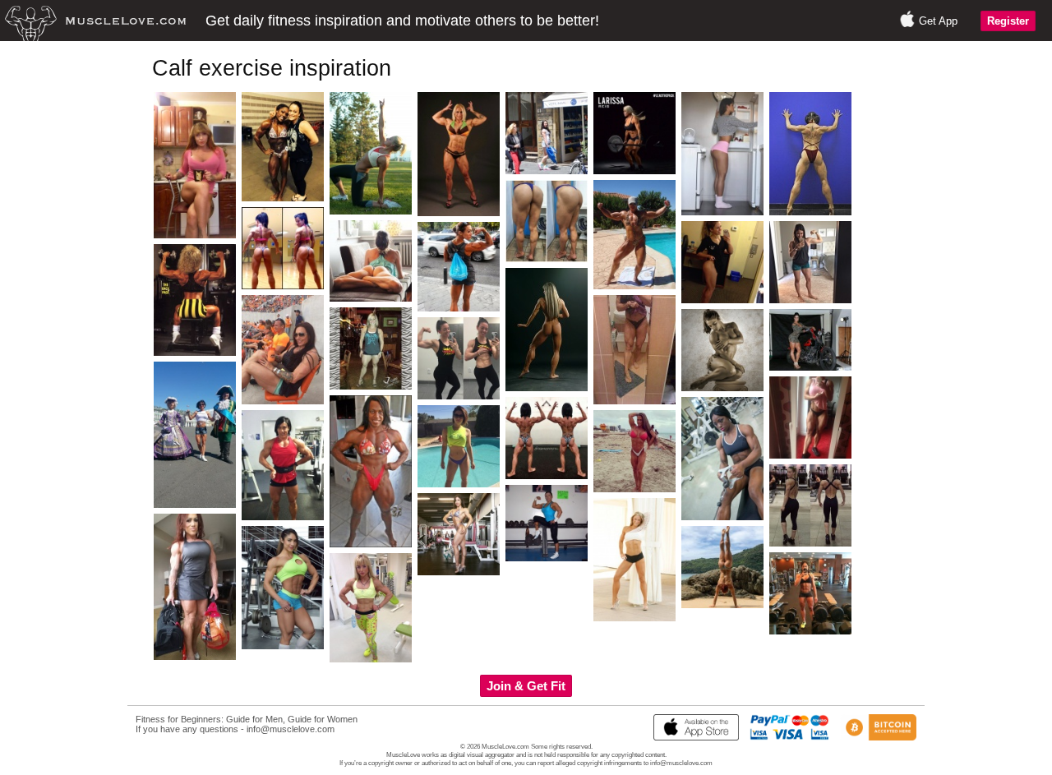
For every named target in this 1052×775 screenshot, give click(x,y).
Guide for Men (254, 719)
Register (1008, 21)
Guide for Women (323, 719)
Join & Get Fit (526, 686)
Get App (938, 21)
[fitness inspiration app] (692, 737)
